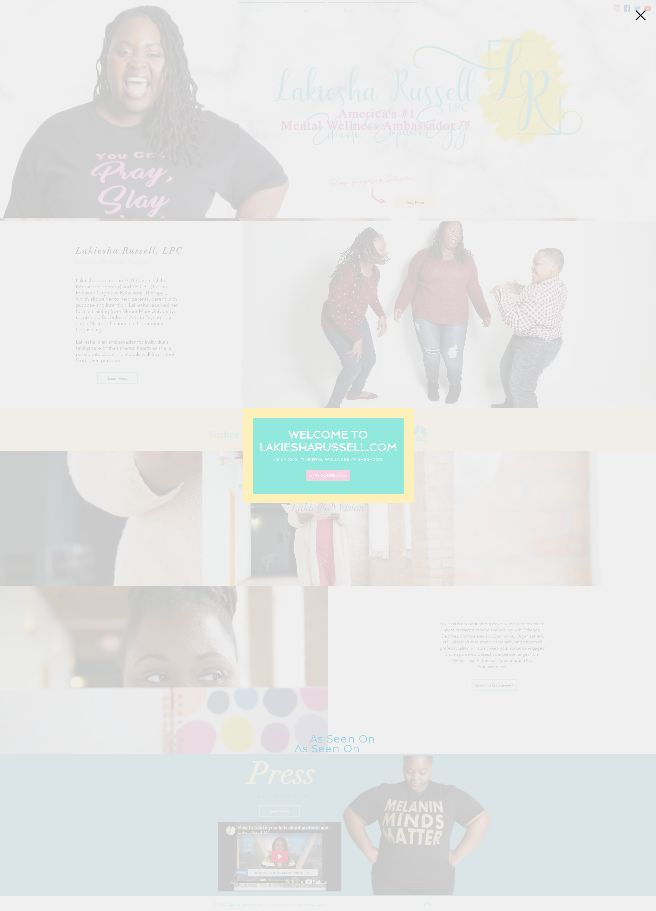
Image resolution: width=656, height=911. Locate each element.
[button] (641, 15)
